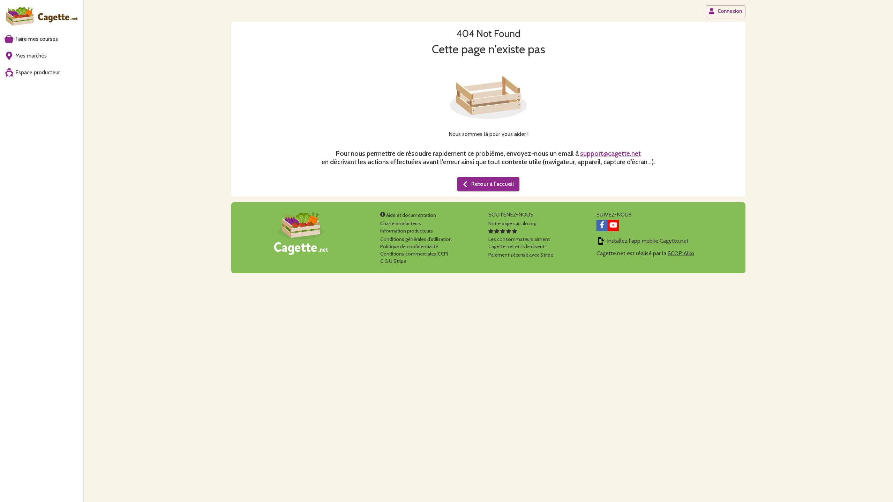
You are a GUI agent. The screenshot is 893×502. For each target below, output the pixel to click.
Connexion (730, 11)
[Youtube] (613, 225)
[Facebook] (602, 225)
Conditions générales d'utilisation (416, 239)
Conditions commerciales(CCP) (414, 254)
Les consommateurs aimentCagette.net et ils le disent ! (519, 243)
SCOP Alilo (681, 253)
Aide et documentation (410, 215)
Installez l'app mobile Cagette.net (648, 240)
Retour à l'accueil (492, 184)
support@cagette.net (610, 153)
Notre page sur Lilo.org (512, 223)
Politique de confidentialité (409, 246)
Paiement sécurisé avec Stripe (520, 255)
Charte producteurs (400, 223)
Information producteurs (406, 231)
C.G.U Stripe (393, 261)
